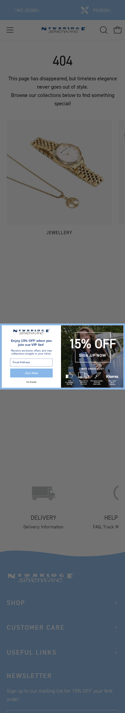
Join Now (31, 373)
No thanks (31, 382)
